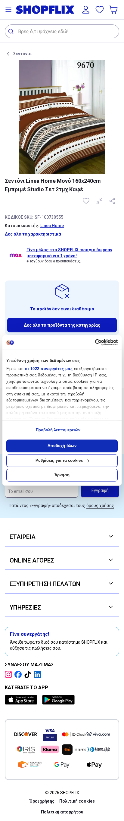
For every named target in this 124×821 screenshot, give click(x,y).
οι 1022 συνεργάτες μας (49, 369)
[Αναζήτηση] (11, 31)
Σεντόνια (22, 53)
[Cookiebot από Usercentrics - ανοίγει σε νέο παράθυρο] (91, 342)
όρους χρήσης (100, 505)
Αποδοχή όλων (62, 446)
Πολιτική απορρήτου (62, 812)
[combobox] (62, 31)
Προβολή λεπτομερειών (58, 430)
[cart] (114, 9)
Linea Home (52, 225)
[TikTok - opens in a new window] (29, 674)
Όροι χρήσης (41, 801)
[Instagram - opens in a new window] (9, 674)
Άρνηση (62, 475)
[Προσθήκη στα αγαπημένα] (86, 200)
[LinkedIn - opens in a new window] (38, 674)
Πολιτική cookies (77, 801)
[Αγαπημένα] (99, 9)
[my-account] (85, 9)
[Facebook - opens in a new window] (19, 674)
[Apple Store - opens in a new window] (22, 700)
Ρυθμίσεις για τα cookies (59, 460)
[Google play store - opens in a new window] (58, 700)
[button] (8, 9)
